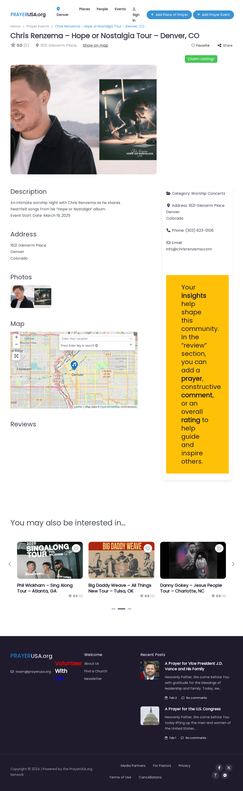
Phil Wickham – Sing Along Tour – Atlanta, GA (45, 588)
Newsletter (93, 678)
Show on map (95, 45)
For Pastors (162, 765)
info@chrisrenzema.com (189, 249)
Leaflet (78, 406)
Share (228, 45)
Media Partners (133, 765)
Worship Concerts (208, 193)
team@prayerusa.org (33, 671)
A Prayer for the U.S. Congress (193, 709)
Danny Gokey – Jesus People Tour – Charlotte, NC (191, 588)
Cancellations (150, 777)
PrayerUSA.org (81, 769)
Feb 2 (173, 698)
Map (17, 323)
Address (23, 234)
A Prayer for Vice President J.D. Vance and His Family (194, 666)
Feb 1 (172, 738)
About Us (91, 663)
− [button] (16, 344)
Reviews (23, 424)
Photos (21, 277)
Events (120, 9)
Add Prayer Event (216, 14)
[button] (10, 564)
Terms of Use (120, 777)
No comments (196, 698)
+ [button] (16, 337)
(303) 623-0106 (199, 230)
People (102, 9)
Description (28, 191)
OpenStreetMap (110, 406)
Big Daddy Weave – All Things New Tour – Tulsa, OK (120, 588)
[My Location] (96, 346)
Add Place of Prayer (172, 14)
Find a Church (95, 671)
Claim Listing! (201, 59)
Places (84, 9)
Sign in (136, 17)
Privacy (185, 765)
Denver (63, 14)
